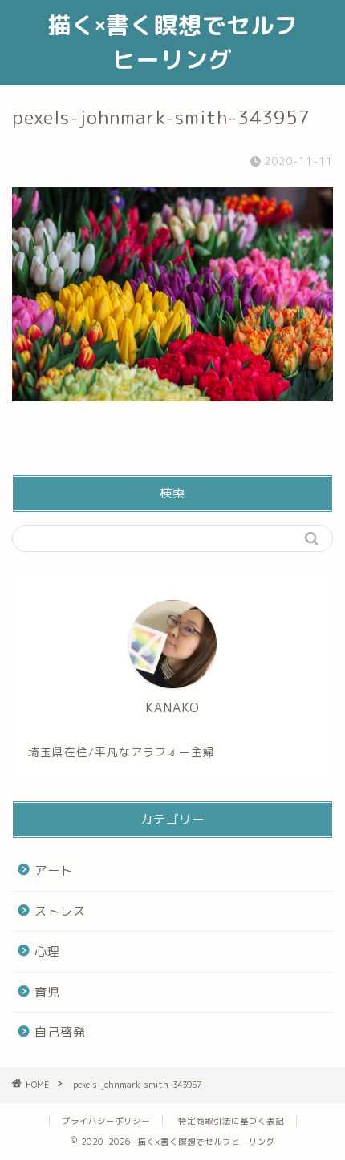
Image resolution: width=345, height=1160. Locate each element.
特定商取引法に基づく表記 (231, 1120)
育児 (47, 992)
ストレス (60, 911)
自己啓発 (60, 1032)
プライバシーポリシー (106, 1120)
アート (53, 870)
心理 (47, 951)
